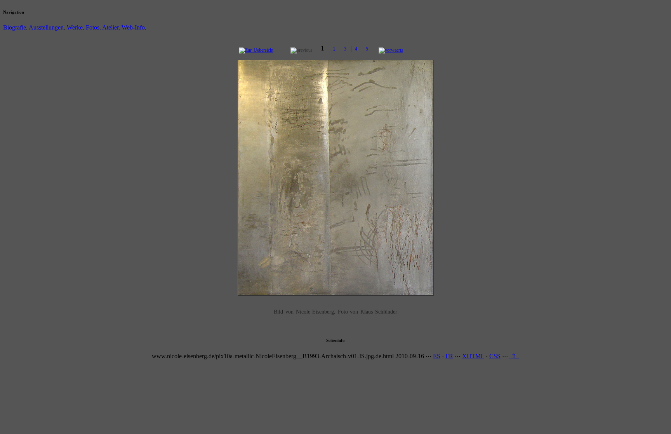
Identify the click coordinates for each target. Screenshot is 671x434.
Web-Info (133, 27)
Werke (75, 27)
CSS (495, 356)
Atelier (110, 27)
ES (436, 356)
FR (449, 356)
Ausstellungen (46, 27)
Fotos (92, 27)
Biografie (14, 27)
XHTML (473, 356)
